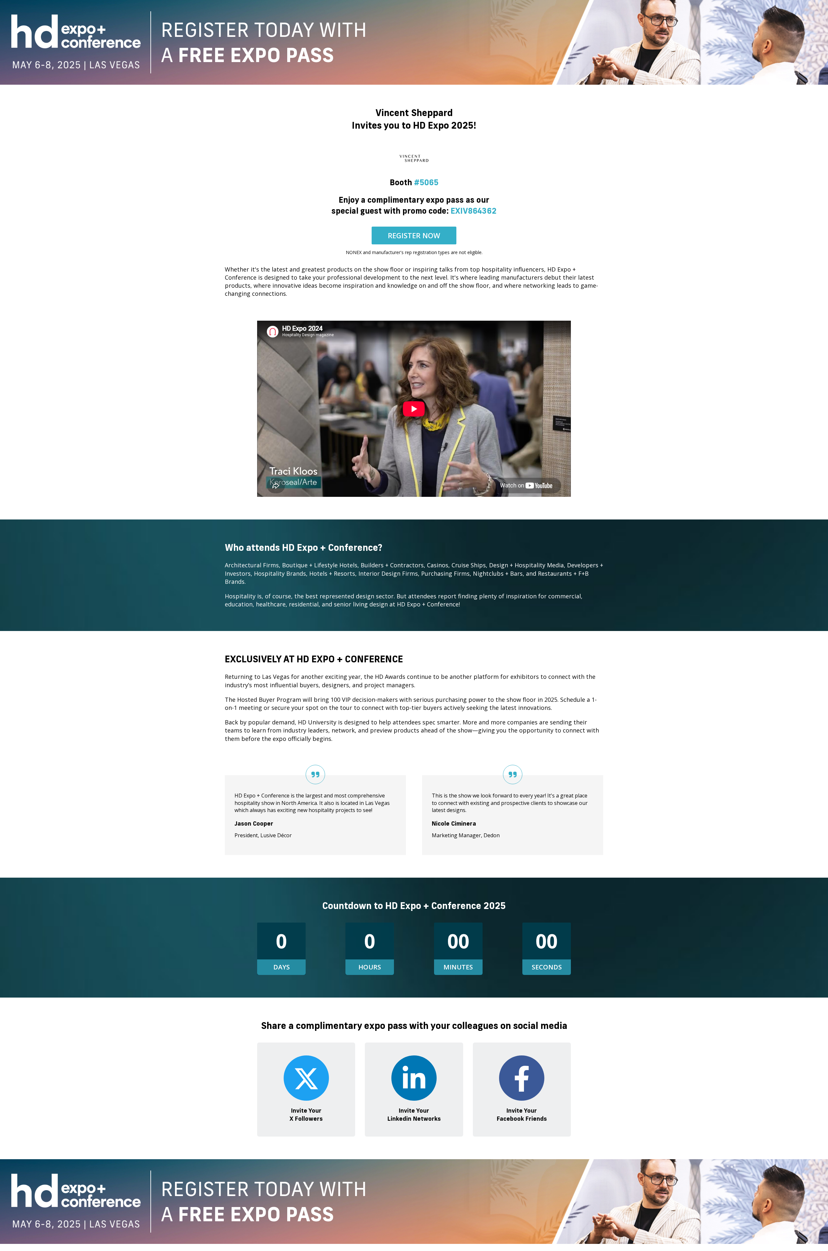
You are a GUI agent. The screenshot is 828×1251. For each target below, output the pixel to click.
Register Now (414, 235)
